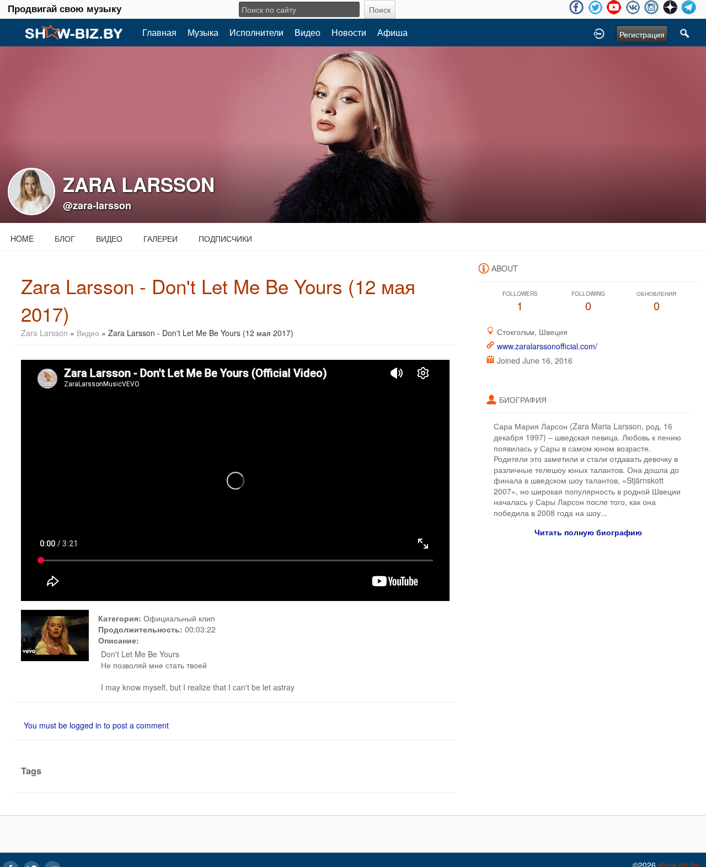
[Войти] (599, 32)
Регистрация (642, 34)
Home (22, 238)
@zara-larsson (97, 205)
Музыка (203, 32)
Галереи (160, 238)
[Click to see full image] (353, 133)
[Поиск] (685, 32)
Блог (65, 238)
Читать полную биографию (588, 532)
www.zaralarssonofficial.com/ (547, 346)
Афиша (392, 32)
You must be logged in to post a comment (96, 725)
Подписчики (225, 238)
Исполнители (256, 32)
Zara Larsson (45, 332)
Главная (159, 32)
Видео (307, 32)
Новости (348, 32)
